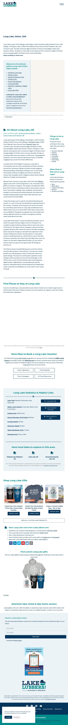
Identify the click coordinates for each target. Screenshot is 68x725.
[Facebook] (27, 706)
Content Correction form (51, 465)
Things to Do (12, 79)
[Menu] (63, 4)
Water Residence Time (15, 430)
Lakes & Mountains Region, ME (13, 135)
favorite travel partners (14, 108)
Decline (17, 717)
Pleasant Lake (31, 144)
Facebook (45, 537)
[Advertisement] (34, 21)
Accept (8, 717)
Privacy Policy (18, 640)
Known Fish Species (14, 81)
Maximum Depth (13, 426)
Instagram (55, 537)
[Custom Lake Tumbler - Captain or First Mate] (13, 494)
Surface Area (11, 413)
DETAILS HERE (52, 530)
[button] (11, 543)
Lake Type (11, 400)
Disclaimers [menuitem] (58, 709)
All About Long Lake (15, 73)
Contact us (50, 610)
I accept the (14, 640)
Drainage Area (12, 434)
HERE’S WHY (43, 533)
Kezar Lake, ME (33, 457)
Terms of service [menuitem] (48, 709)
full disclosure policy (51, 699)
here (41, 347)
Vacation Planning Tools (16, 77)
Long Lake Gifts (13, 90)
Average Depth (12, 422)
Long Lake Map (13, 84)
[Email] (41, 706)
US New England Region (26, 133)
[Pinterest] (36, 706)
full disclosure (8, 116)
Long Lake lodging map (22, 358)
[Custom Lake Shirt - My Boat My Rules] (34, 494)
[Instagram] (32, 706)
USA (15, 133)
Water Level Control (14, 407)
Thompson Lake (33, 142)
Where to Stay (13, 75)
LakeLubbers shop (17, 555)
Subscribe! (35, 637)
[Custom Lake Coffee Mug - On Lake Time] (54, 494)
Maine (38, 133)
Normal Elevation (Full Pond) (17, 417)
